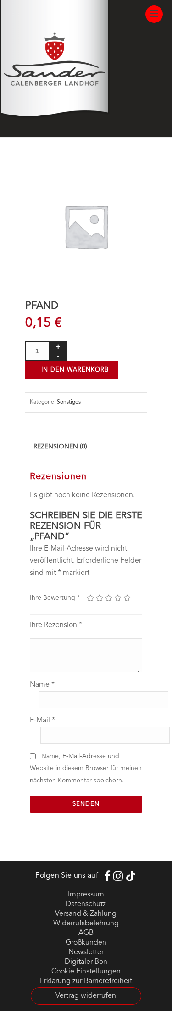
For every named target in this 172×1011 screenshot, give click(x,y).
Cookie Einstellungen (86, 971)
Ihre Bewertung (55, 598)
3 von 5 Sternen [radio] (108, 597)
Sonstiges (69, 402)
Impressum (86, 894)
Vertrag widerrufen (85, 996)
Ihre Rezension (56, 625)
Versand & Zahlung (86, 914)
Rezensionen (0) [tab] (60, 446)
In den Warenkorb (75, 370)
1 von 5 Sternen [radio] (90, 597)
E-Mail (42, 720)
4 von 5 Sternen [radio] (118, 597)
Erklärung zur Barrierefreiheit (86, 981)
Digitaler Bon (86, 962)
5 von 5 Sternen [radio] (127, 597)
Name (42, 685)
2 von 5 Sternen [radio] (99, 597)
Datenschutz (86, 904)
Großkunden (86, 942)
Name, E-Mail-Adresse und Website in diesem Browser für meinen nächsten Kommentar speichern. (86, 768)
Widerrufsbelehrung (86, 923)
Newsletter (86, 952)
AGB (86, 933)
